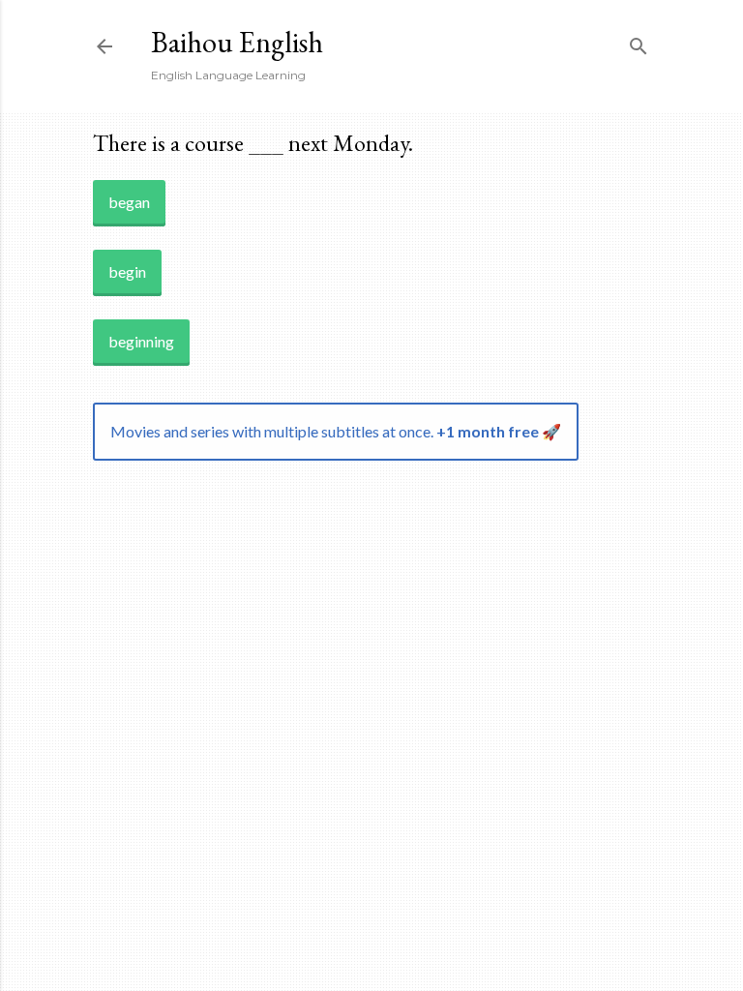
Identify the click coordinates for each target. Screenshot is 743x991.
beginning (141, 341)
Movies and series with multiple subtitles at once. (335, 431)
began (129, 202)
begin (127, 271)
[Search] (638, 42)
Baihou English (237, 42)
